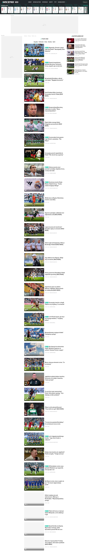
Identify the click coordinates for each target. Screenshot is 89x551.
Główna (25, 36)
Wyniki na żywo (37, 2)
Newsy (30, 2)
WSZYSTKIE (85, 5)
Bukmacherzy (61, 2)
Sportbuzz (45, 2)
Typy (55, 2)
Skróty (51, 2)
